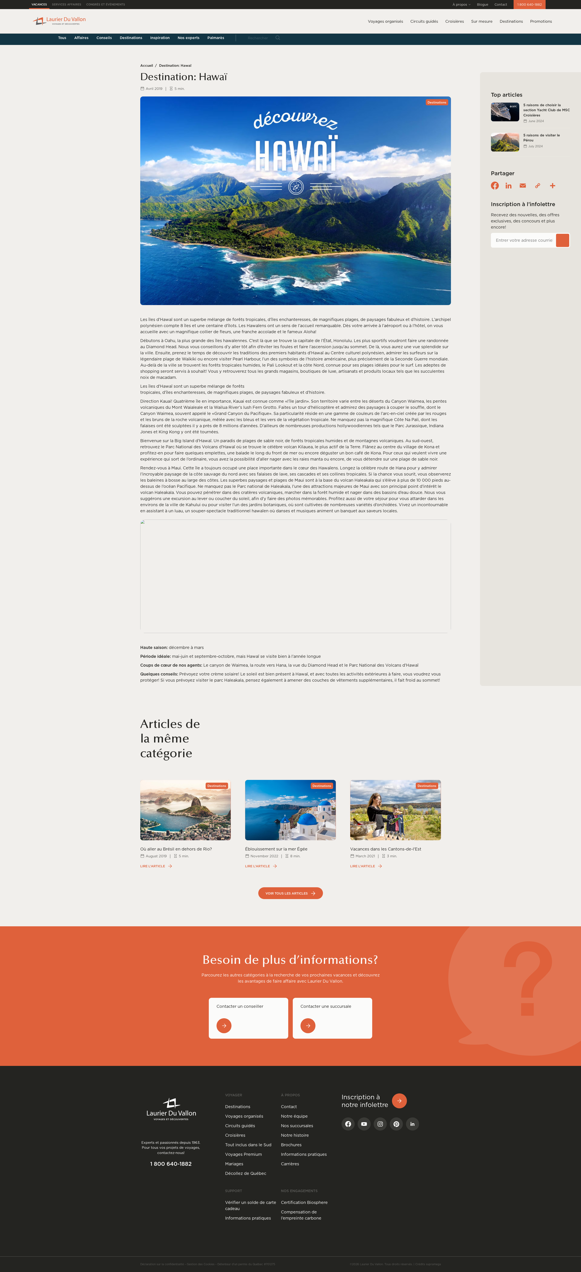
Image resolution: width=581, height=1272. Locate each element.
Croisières (235, 1135)
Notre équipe (294, 1116)
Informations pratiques (304, 1154)
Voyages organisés (244, 1116)
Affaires (81, 37)
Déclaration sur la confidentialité (162, 1264)
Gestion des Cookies (200, 1264)
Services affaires (66, 4)
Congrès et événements (105, 4)
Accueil (146, 65)
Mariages (234, 1164)
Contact (501, 4)
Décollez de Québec (245, 1173)
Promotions (541, 21)
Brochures (291, 1145)
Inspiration (160, 37)
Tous (62, 37)
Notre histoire (295, 1135)
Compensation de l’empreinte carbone (301, 1215)
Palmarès (215, 37)
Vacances (39, 4)
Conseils (104, 37)
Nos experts (188, 37)
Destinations (511, 21)
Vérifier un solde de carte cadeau (250, 1205)
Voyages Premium (243, 1154)
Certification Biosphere (304, 1202)
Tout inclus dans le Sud (248, 1145)
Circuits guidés (240, 1126)
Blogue (482, 4)
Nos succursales (297, 1126)
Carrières (290, 1164)
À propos (460, 4)
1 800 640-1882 (529, 4)
